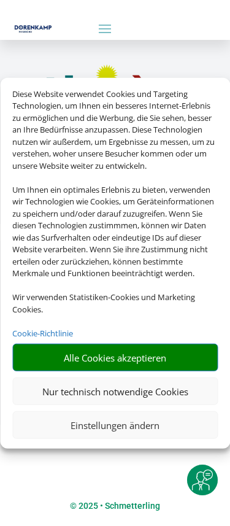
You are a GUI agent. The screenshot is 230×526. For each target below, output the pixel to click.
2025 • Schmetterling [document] (118, 506)
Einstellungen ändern (115, 425)
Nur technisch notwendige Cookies (115, 391)
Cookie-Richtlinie (42, 332)
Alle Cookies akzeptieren (115, 357)
